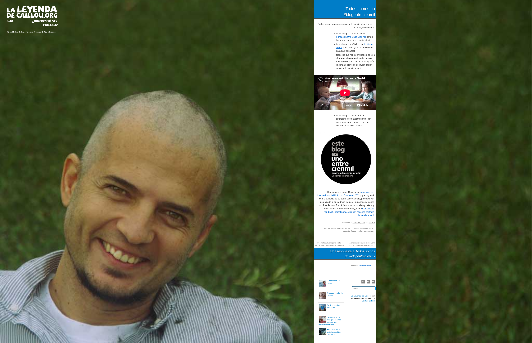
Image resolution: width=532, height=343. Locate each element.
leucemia (346, 231)
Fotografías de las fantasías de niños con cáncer (334, 332)
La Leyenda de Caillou (32, 12)
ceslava (372, 223)
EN (363, 282)
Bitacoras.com (365, 265)
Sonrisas (37, 32)
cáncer (355, 228)
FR (368, 282)
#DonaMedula (12, 32)
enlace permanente (365, 231)
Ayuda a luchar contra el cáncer (45, 23)
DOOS (44, 32)
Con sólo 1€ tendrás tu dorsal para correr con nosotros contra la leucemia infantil (349, 211)
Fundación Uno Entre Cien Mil (351, 37)
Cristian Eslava (368, 301)
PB (373, 282)
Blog (14, 21)
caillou (349, 228)
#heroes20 (52, 32)
